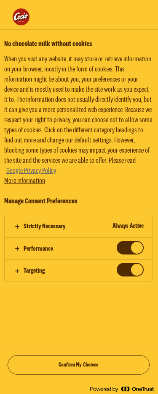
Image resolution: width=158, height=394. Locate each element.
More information (24, 181)
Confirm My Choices (79, 365)
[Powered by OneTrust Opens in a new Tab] (122, 388)
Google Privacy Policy (31, 171)
